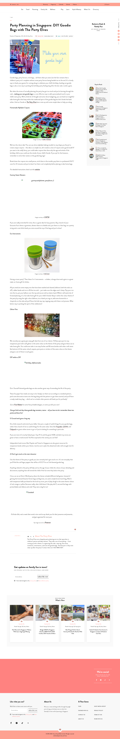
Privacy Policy (98, 710)
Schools (68, 4)
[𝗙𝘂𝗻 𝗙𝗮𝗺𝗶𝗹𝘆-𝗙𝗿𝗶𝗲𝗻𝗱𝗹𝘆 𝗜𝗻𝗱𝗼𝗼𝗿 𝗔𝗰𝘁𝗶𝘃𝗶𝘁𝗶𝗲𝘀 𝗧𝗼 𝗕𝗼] (51, 676)
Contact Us (81, 714)
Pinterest (47, 522)
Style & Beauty (76, 9)
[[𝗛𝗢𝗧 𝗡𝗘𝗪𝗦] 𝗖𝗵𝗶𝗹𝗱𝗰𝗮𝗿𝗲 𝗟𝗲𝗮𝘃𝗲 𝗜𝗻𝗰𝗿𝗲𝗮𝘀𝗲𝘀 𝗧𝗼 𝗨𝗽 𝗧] (25, 684)
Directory (45, 4)
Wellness (52, 9)
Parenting (35, 9)
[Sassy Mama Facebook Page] (119, 31)
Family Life (44, 9)
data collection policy (44, 581)
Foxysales (59, 426)
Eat (22, 9)
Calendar (61, 4)
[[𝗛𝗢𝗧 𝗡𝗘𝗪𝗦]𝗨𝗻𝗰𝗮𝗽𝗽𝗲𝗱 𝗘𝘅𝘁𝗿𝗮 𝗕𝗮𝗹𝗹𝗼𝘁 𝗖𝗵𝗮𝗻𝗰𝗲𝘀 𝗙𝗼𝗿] (8, 667)
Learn (67, 9)
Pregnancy (53, 4)
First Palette (18, 404)
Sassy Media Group (100, 706)
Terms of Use (98, 714)
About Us (81, 719)
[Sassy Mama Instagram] (119, 34)
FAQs (79, 706)
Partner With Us (83, 710)
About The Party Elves (43, 536)
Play (62, 9)
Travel (27, 9)
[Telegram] (119, 40)
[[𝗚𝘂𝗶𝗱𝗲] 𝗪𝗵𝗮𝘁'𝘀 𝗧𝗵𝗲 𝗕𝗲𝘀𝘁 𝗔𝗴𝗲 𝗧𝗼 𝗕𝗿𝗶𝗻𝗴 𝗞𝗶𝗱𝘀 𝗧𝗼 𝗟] (77, 667)
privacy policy (33, 581)
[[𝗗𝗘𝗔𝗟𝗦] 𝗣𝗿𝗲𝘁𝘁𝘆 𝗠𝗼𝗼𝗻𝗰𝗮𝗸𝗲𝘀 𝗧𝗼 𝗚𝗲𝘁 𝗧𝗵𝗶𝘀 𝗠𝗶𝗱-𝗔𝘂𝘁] (77, 684)
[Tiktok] (119, 37)
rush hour (65, 736)
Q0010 (65, 426)
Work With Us (98, 719)
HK (17, 3)
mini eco (46, 274)
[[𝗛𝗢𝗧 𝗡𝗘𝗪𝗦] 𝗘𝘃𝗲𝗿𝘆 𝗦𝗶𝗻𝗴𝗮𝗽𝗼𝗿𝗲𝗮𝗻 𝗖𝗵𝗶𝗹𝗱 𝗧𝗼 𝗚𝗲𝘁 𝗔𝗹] (8, 684)
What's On (87, 9)
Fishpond (13, 429)
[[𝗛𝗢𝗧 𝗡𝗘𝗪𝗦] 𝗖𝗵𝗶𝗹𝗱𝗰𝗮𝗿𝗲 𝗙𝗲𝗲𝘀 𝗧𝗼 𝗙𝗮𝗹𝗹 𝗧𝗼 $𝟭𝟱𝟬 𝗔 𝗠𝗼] (25, 667)
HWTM (46, 217)
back (12, 17)
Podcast (75, 4)
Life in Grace (47, 139)
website (37, 169)
